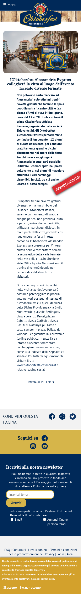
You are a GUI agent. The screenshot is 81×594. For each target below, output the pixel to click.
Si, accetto (10, 587)
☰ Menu (9, 4)
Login (60, 554)
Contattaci (19, 550)
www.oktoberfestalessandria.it (36, 365)
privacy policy (48, 578)
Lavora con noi (38, 550)
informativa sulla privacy (50, 486)
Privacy (49, 554)
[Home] (40, 15)
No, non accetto (30, 587)
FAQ (7, 550)
